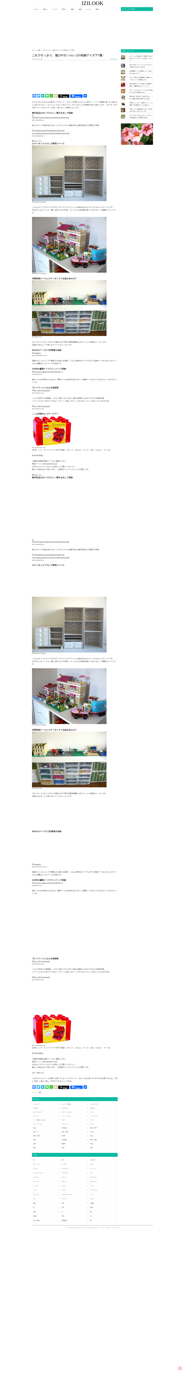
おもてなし (65, 1108)
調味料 (64, 1143)
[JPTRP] (137, 144)
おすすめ (92, 1160)
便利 (63, 1203)
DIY (63, 1160)
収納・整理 (93, 1128)
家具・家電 (65, 1132)
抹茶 (34, 1212)
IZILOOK (92, 3)
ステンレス (93, 1177)
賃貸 (91, 1143)
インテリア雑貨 (66, 1104)
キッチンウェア (37, 1112)
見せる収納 (36, 1220)
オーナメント (37, 1164)
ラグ (34, 1199)
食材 (91, 1147)
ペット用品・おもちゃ (39, 1120)
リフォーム (65, 1124)
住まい (35, 1128)
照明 (34, 1139)
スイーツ (35, 1116)
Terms (108, 1227)
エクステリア (94, 1104)
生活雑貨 (64, 1139)
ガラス (92, 1164)
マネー (64, 1120)
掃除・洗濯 (36, 1136)
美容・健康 (93, 1139)
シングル (35, 1177)
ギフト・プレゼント (67, 1112)
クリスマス (65, 1173)
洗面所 (35, 1216)
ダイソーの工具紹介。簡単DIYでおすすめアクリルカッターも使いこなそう (141, 58)
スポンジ (64, 1181)
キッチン (35, 1168)
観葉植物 (64, 1220)
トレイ (35, 1190)
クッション (93, 1168)
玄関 (63, 1216)
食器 (63, 1147)
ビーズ (64, 1190)
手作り (92, 1132)
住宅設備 (64, 1128)
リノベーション (37, 1124)
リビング (64, 1199)
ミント (92, 1194)
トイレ (64, 1186)
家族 (91, 1207)
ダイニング (93, 1181)
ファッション (94, 1116)
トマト (92, 1186)
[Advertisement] (92, 30)
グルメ (92, 1112)
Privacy (102, 1227)
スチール (64, 1177)
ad (34, 1160)
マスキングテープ (67, 1194)
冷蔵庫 (92, 1203)
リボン (92, 1199)
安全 (63, 1207)
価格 (34, 1203)
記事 (40, 1092)
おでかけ (35, 1108)
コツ (91, 1173)
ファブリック (94, 1190)
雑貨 (34, 1147)
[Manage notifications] (180, 1368)
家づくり (35, 1132)
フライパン (36, 1194)
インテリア (36, 1104)
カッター (64, 1164)
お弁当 (92, 1108)
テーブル (35, 1186)
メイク (92, 1120)
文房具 (64, 1136)
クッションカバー (38, 1173)
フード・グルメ (66, 1116)
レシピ (92, 1124)
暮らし (92, 1136)
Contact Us (115, 1227)
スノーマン (36, 1181)
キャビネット (65, 1168)
